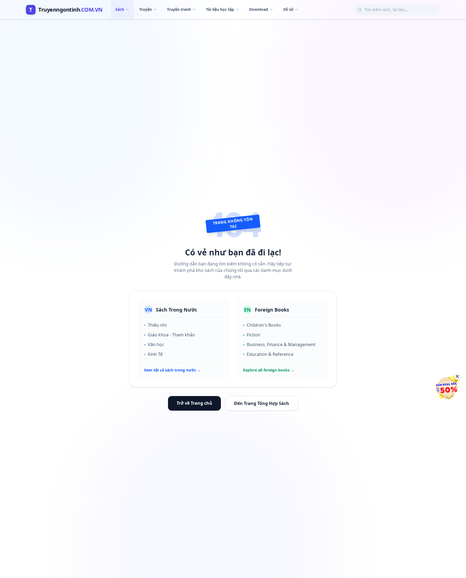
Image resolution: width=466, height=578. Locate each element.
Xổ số (288, 9)
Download (258, 9)
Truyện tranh (179, 9)
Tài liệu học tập (220, 9)
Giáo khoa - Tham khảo (169, 335)
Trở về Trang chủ (194, 403)
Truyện (145, 9)
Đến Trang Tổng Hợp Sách (261, 403)
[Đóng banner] (457, 376)
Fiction (251, 335)
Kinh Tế (153, 354)
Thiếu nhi (155, 325)
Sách (119, 9)
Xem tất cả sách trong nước (172, 370)
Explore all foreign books (268, 370)
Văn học (154, 344)
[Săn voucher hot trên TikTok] (446, 388)
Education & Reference (268, 354)
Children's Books (262, 325)
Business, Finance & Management (279, 344)
